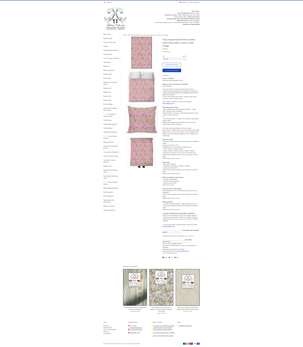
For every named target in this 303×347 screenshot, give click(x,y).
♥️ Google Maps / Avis (134, 332)
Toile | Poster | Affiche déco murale (110, 177)
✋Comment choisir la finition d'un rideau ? (164, 325)
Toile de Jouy (107, 34)
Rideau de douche (108, 142)
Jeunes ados (112, 62)
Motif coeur (106, 66)
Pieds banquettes (108, 192)
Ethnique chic (112, 92)
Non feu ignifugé (112, 104)
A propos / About (107, 327)
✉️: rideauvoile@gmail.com (135, 327)
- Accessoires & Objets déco (111, 152)
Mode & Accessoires (112, 206)
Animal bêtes (112, 78)
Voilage (105, 46)
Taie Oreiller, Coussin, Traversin (109, 161)
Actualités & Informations (185, 325)
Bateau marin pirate (108, 70)
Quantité (184, 56)
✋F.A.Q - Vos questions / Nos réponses (163, 335)
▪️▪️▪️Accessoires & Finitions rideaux (109, 115)
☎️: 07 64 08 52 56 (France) (135, 329)
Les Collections (107, 333)
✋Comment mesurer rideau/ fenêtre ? (163, 329)
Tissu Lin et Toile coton (112, 42)
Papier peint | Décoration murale (110, 171)
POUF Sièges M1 (108, 196)
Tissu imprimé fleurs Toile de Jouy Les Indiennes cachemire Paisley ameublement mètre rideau (161, 309)
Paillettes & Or (107, 88)
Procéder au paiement (194, 2)
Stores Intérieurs (108, 128)
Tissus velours (112, 100)
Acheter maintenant (172, 70)
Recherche (106, 325)
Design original (112, 74)
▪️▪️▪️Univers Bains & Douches (110, 137)
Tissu (164, 56)
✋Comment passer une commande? (162, 327)
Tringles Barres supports (110, 124)
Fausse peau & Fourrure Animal (112, 83)
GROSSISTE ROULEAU (110, 132)
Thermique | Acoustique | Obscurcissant (112, 109)
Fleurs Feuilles (112, 54)
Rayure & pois (112, 96)
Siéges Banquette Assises (110, 188)
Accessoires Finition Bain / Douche (110, 147)
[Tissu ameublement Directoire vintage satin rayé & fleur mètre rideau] (135, 287)
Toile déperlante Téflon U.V (111, 50)
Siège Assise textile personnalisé (108, 201)
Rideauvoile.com (116, 343)
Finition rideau (107, 120)
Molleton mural (107, 166)
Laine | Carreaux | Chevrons (112, 58)
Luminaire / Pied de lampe (112, 156)
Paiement (105, 331)
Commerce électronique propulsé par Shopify (130, 343)
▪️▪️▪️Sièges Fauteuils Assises (110, 183)
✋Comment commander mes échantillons (164, 332)
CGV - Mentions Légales (109, 329)
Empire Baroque (112, 38)
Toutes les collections (109, 210)
